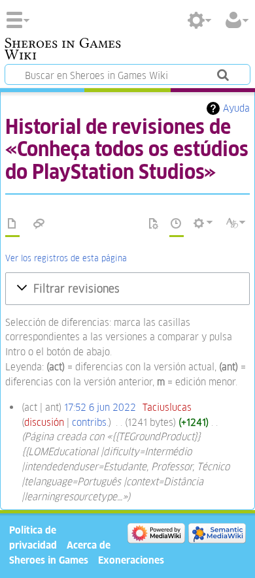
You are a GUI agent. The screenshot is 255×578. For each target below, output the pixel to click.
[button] (127, 288)
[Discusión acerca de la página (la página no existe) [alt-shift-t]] (39, 224)
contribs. (90, 422)
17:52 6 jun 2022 (100, 407)
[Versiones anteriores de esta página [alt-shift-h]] (176, 224)
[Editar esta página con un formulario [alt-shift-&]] (153, 224)
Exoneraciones (131, 560)
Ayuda (236, 108)
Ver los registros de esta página (66, 258)
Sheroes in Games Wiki (63, 50)
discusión (44, 422)
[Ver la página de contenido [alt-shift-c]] (12, 224)
